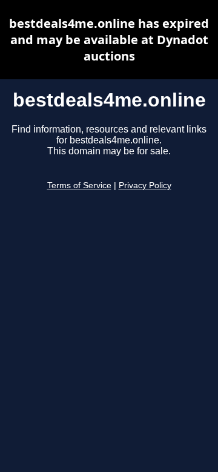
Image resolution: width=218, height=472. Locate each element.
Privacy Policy (145, 185)
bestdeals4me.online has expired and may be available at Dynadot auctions (109, 39)
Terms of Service (79, 185)
